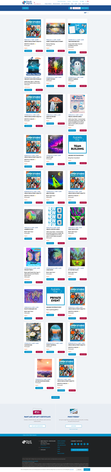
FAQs (72, 4)
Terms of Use (24, 461)
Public (77, 8)
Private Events (56, 4)
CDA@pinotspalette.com (45, 447)
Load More (55, 397)
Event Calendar (61, 441)
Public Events (48, 4)
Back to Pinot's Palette (62, 1)
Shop (76, 4)
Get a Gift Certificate (37, 426)
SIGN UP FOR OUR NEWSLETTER (79, 449)
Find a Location (75, 1)
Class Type (25, 8)
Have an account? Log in (73, 429)
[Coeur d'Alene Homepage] (27, 2)
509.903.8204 (43, 449)
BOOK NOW (39, 50)
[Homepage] (30, 442)
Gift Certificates (65, 4)
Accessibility (36, 461)
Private (84, 8)
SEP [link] (85, 13)
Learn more (72, 469)
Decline (79, 469)
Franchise (69, 1)
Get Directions (43, 445)
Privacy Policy (30, 461)
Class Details (28, 50)
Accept (86, 469)
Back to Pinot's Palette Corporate (29, 435)
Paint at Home (85, 4)
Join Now (73, 426)
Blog (79, 4)
